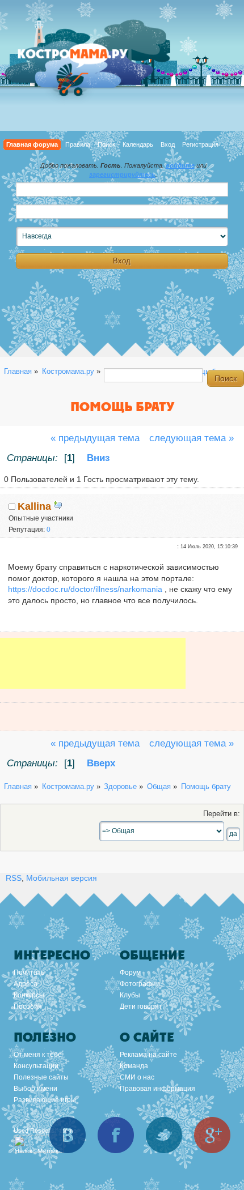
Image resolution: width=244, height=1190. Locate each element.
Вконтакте (67, 1135)
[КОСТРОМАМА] (85, 59)
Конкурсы (29, 995)
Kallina (34, 506)
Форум (130, 972)
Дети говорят (141, 1006)
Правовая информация (157, 1089)
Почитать (29, 972)
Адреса (25, 984)
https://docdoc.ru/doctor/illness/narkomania (85, 589)
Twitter (164, 1135)
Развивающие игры (45, 1100)
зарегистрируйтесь (122, 174)
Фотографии (140, 984)
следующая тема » (191, 438)
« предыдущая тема (95, 438)
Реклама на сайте (148, 1055)
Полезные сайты (41, 1077)
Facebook (116, 1135)
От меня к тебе (38, 1055)
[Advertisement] (93, 671)
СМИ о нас (137, 1077)
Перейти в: (221, 814)
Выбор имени (35, 1089)
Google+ (212, 1135)
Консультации (36, 1066)
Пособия (28, 1006)
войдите (180, 165)
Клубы (130, 995)
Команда (134, 1066)
